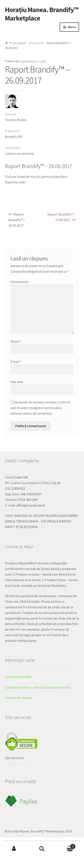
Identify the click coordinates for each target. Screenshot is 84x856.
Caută (42, 848)
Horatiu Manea (16, 120)
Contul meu (14, 848)
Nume (16, 341)
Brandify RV (36, 43)
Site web (17, 382)
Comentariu (19, 282)
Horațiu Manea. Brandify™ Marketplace (41, 13)
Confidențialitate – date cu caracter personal (38, 687)
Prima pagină (17, 43)
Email (16, 361)
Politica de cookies (19, 698)
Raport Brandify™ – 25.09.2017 (16, 220)
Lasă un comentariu (19, 153)
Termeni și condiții (18, 677)
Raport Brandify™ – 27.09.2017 (61, 217)
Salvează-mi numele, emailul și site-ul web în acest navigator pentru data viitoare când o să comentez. (40, 407)
